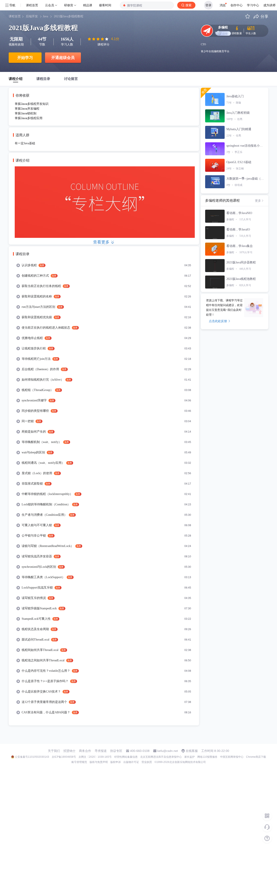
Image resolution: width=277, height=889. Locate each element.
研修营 (68, 5)
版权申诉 (115, 762)
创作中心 (236, 5)
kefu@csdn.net (167, 751)
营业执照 (147, 762)
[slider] (98, 39)
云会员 (49, 5)
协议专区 (116, 751)
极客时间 (105, 5)
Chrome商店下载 (256, 756)
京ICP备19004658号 (64, 756)
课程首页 (32, 5)
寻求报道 (101, 751)
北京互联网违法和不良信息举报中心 (161, 756)
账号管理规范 (79, 762)
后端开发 (32, 16)
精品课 (87, 5)
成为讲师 (269, 5)
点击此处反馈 (218, 321)
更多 (258, 200)
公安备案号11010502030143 (32, 756)
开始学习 (25, 57)
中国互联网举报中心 (231, 756)
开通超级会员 (63, 57)
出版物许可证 (131, 762)
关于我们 (54, 751)
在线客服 (192, 751)
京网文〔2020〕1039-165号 (95, 756)
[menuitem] (104, 265)
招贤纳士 (69, 751)
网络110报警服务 (207, 756)
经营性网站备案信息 (126, 756)
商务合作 (85, 751)
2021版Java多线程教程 (68, 16)
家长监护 (189, 756)
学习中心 (253, 5)
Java (45, 16)
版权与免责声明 (99, 762)
